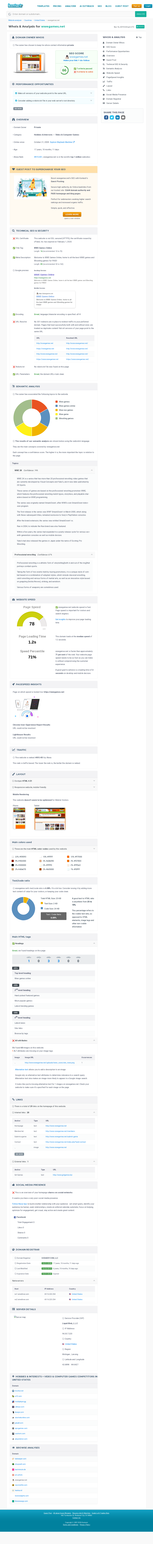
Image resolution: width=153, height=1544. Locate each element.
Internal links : (20, 1112)
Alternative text (21, 1069)
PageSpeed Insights (115, 77)
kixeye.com (19, 1412)
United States (77, 1294)
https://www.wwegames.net (47, 359)
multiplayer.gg (20, 1402)
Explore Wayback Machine (61, 142)
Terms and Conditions (70, 1525)
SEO (100, 6)
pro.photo (18, 1475)
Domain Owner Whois (115, 43)
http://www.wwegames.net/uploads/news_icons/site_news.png (49, 1063)
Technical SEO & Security (117, 64)
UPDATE (141, 26)
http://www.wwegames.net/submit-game (62, 1137)
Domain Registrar (113, 99)
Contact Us (77, 1518)
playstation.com (21, 1439)
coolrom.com (20, 1434)
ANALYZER (70, 6)
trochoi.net (19, 1391)
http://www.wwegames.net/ (77, 343)
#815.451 (38, 157)
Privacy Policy (85, 1525)
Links (108, 90)
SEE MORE (18, 108)
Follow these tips (19, 1204)
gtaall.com (19, 1423)
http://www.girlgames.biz (62, 1175)
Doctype (22, 781)
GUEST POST (122, 6)
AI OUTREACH (87, 6)
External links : (20, 1161)
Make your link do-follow (76, 60)
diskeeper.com (20, 1459)
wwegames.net (78, 56)
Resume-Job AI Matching (81, 1513)
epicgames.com (21, 1428)
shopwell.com (20, 1464)
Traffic (109, 81)
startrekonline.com (22, 1418)
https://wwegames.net (45, 349)
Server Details (113, 103)
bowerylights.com (22, 1496)
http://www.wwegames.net (46, 354)
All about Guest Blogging (62, 1513)
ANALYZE (141, 14)
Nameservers (18, 1281)
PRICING (57, 6)
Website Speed (113, 73)
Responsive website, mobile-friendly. (29, 787)
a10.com (18, 1396)
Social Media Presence (116, 94)
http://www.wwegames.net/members (60, 1131)
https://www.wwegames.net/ (77, 359)
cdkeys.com (19, 1407)
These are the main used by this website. (39, 849)
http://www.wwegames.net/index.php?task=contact (66, 1142)
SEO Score (110, 47)
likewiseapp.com (21, 1501)
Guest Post (111, 60)
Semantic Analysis (114, 69)
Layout (109, 86)
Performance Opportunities (117, 51)
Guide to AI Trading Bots (100, 1513)
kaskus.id (18, 1490)
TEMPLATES (43, 6)
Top (140, 37)
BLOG (109, 6)
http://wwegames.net (44, 343)
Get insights (60, 619)
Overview (111, 56)
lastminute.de (20, 1469)
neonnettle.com (21, 1485)
